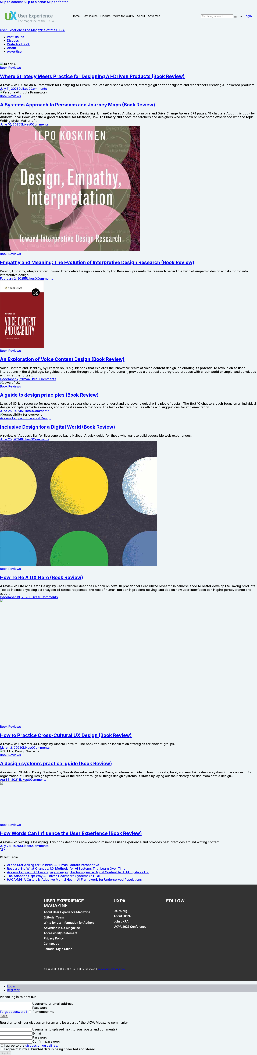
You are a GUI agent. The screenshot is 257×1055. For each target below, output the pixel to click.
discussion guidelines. (41, 1045)
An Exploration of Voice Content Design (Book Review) (62, 359)
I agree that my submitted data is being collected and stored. (49, 1049)
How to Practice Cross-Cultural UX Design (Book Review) (66, 735)
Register (13, 990)
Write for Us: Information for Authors (69, 922)
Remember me (43, 1012)
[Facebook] (170, 913)
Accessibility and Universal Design (25, 418)
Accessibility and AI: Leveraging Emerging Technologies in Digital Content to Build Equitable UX (78, 872)
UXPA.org (120, 911)
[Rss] (206, 913)
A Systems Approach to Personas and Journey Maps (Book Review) (77, 105)
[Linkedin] (194, 913)
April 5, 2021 (9, 779)
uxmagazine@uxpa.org (111, 969)
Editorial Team (54, 917)
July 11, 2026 (9, 88)
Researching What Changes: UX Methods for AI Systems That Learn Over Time (66, 868)
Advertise (154, 16)
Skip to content (11, 2)
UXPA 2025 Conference (130, 926)
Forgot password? (13, 1012)
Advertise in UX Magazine (62, 928)
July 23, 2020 (10, 846)
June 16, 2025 (10, 124)
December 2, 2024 (14, 379)
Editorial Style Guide (58, 949)
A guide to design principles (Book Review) (49, 395)
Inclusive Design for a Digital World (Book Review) (57, 427)
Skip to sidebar (35, 2)
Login (11, 986)
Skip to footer (57, 2)
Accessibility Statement (60, 933)
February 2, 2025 (12, 278)
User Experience (35, 15)
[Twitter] (182, 913)
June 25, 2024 (10, 411)
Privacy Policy (54, 938)
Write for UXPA (123, 16)
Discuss (105, 16)
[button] (23, 88)
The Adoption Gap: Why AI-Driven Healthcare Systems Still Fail (53, 876)
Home (76, 16)
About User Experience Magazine (67, 912)
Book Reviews (10, 67)
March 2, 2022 (10, 747)
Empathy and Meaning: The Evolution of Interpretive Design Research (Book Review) (97, 262)
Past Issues (90, 16)
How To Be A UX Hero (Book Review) (41, 577)
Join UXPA (121, 921)
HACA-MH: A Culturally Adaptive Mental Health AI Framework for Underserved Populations (74, 879)
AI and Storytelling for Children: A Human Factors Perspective (53, 865)
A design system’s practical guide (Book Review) (56, 763)
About (141, 16)
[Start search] (235, 17)
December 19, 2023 (14, 597)
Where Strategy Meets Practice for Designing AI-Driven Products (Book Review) (92, 76)
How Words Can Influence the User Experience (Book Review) (71, 833)
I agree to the (30, 1045)
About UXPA (122, 916)
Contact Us (51, 943)
